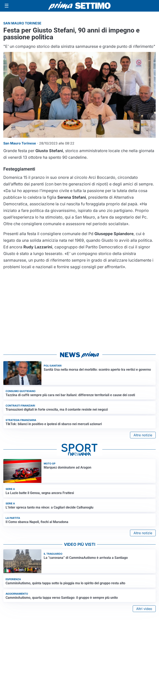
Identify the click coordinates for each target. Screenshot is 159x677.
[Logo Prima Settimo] (79, 6)
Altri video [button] (144, 609)
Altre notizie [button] (143, 435)
